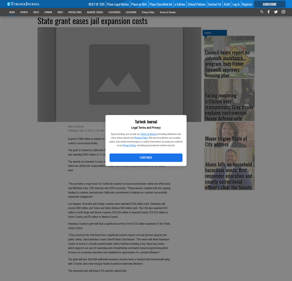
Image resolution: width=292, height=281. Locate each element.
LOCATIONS (131, 12)
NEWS (12, 12)
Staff (227, 4)
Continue (146, 157)
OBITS (36, 12)
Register (247, 4)
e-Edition (180, 4)
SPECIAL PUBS (75, 12)
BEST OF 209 (96, 4)
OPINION (48, 12)
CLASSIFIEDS (114, 12)
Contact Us (214, 4)
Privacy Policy (141, 137)
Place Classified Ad (161, 4)
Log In (236, 4)
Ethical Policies (196, 4)
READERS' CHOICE (95, 12)
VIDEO (60, 12)
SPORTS (24, 12)
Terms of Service (149, 134)
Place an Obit (139, 4)
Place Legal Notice (118, 4)
